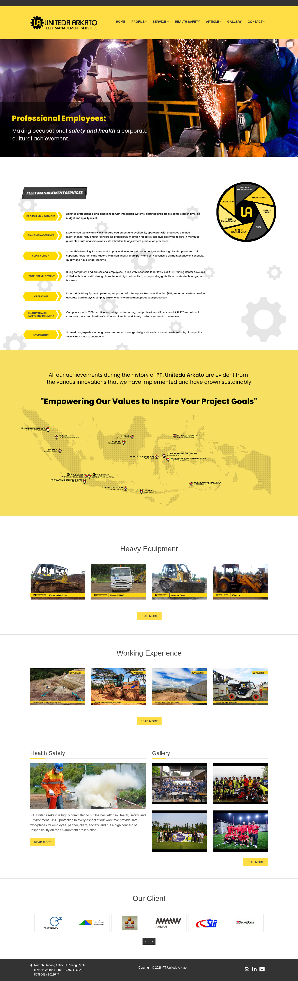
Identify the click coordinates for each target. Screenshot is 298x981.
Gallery (234, 21)
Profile (138, 21)
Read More (149, 616)
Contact (255, 21)
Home (120, 21)
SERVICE (160, 21)
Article (212, 21)
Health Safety (187, 21)
